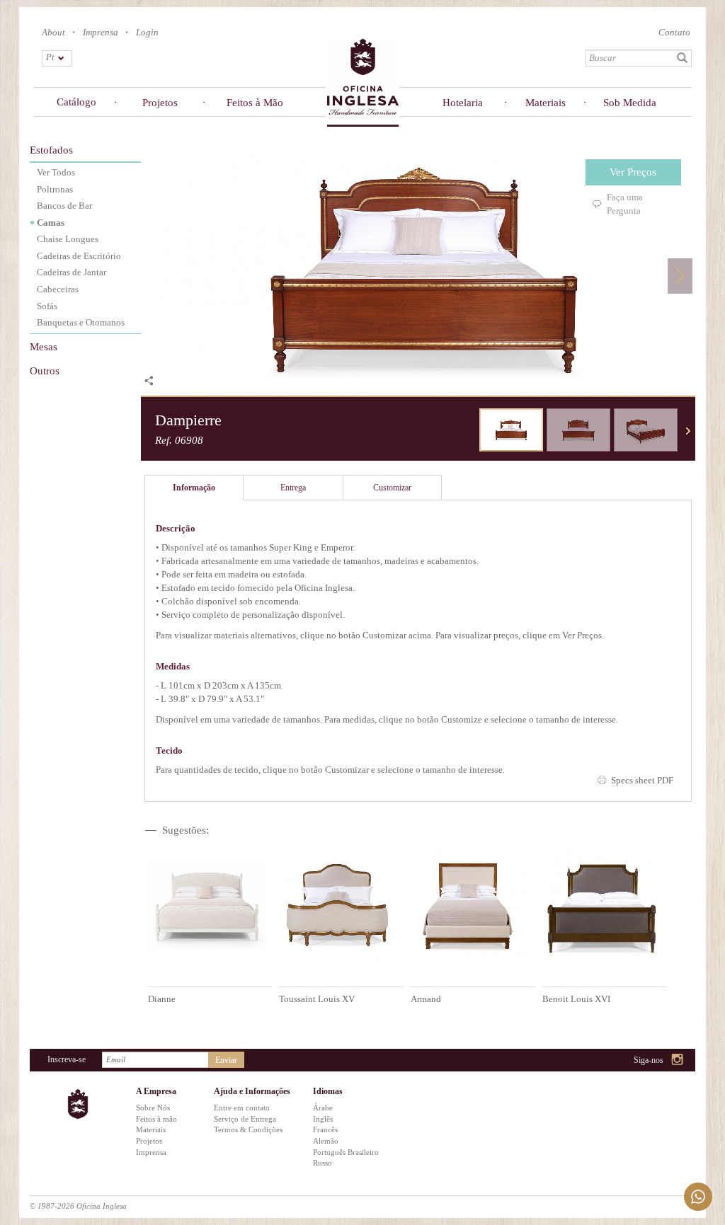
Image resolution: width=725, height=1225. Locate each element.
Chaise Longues (67, 239)
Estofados (51, 150)
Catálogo (76, 102)
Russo (322, 1162)
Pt (50, 57)
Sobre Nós (153, 1107)
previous (468, 431)
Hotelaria (463, 102)
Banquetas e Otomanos (81, 322)
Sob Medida (629, 102)
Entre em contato (242, 1107)
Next (680, 276)
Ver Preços (633, 172)
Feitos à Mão (255, 102)
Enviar (226, 1060)
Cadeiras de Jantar (71, 272)
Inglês (323, 1119)
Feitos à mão (156, 1119)
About (53, 32)
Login (147, 32)
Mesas (43, 346)
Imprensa (100, 32)
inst (678, 1060)
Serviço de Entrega (245, 1119)
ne (688, 431)
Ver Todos (56, 172)
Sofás (47, 306)
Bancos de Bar (64, 205)
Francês (325, 1129)
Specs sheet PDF (642, 780)
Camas (50, 222)
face (642, 1060)
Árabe (323, 1107)
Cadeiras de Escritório (79, 256)
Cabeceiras (58, 289)
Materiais (545, 102)
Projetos (160, 102)
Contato (674, 32)
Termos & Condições (248, 1129)
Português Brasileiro (346, 1152)
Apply (682, 58)
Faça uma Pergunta (625, 204)
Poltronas (55, 189)
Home (362, 82)
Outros (44, 370)
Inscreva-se (66, 1059)
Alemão (325, 1141)
